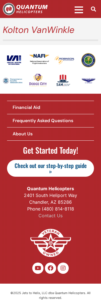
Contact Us (50, 215)
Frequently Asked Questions (43, 121)
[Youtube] (37, 268)
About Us (23, 134)
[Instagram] (63, 268)
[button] (93, 9)
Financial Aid (26, 107)
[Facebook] (50, 268)
